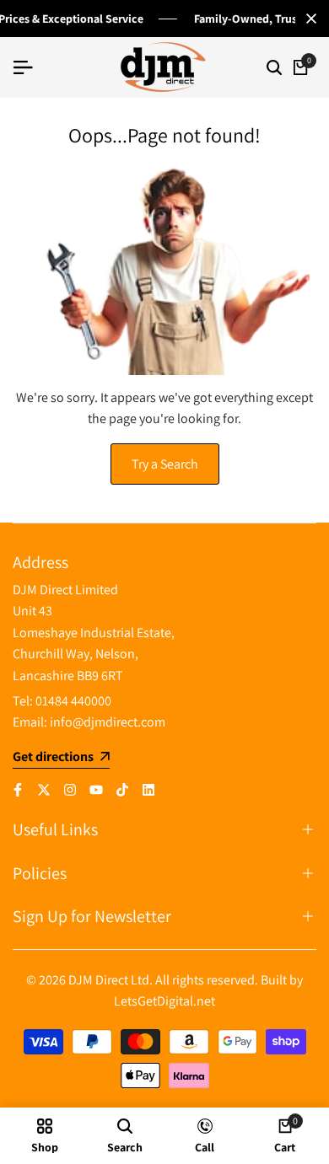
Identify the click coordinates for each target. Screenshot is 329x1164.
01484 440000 (73, 701)
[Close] (307, 18)
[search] (274, 67)
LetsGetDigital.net (164, 1001)
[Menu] (29, 67)
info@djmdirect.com (107, 722)
